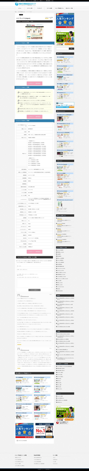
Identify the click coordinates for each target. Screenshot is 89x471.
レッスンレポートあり (60, 286)
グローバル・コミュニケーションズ (66, 199)
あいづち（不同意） (60, 376)
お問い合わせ (55, 459)
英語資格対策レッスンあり (61, 274)
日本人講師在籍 (59, 264)
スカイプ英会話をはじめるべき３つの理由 (63, 326)
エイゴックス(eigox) (26, 21)
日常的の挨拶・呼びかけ (61, 370)
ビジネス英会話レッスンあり (61, 276)
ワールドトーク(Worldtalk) (64, 132)
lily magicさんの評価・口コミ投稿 (62, 225)
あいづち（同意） (60, 374)
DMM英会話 (21, 377)
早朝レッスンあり (60, 282)
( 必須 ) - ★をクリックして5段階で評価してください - (27, 274)
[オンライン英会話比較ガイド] (25, 5)
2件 (32, 21)
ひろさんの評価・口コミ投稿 (61, 230)
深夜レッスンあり (60, 284)
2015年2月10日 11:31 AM (25, 350)
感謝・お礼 (59, 380)
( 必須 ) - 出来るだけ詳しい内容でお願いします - (28, 277)
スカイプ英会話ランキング (19, 461)
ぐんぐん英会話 (62, 173)
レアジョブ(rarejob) (40, 377)
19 (27, 378)
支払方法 (58, 288)
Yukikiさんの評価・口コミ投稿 (61, 241)
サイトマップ (55, 463)
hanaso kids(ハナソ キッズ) (42, 412)
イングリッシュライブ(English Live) (66, 150)
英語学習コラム (59, 402)
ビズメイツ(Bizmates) (23, 412)
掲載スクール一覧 (18, 457)
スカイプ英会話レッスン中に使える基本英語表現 (64, 366)
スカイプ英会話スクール (21, 11)
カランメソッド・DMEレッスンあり (62, 278)
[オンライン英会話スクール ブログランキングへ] (62, 423)
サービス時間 (59, 280)
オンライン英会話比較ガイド (46, 469)
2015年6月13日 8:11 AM (25, 296)
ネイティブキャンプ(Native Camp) (25, 386)
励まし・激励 (59, 384)
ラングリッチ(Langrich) (41, 395)
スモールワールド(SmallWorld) (22, 440)
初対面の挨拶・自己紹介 (61, 368)
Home (15, 11)
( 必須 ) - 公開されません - (22, 269)
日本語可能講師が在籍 (60, 266)
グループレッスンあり (60, 270)
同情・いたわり (59, 388)
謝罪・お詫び (59, 382)
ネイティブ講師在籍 (60, 260)
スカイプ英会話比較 (18, 459)
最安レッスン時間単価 (60, 258)
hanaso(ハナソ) (21, 395)
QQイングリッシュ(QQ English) (65, 114)
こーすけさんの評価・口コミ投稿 (62, 236)
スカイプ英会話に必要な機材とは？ (62, 349)
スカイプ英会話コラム (37, 459)
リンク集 (54, 461)
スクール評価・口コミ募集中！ (20, 465)
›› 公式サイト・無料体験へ (34, 83)
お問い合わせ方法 (60, 290)
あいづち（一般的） (60, 372)
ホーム (54, 457)
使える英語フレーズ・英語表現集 (62, 400)
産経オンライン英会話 (41, 386)
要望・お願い (59, 378)
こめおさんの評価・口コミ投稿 (62, 220)
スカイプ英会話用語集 (37, 461)
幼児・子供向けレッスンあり (61, 272)
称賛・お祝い (59, 386)
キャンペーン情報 (18, 463)
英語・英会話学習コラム (38, 457)
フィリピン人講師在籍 (60, 262)
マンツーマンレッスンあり (61, 268)
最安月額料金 (59, 256)
